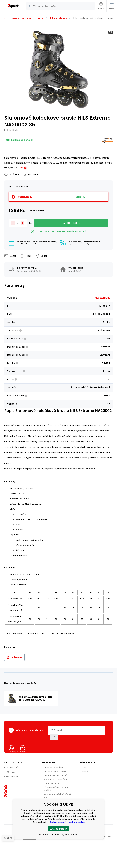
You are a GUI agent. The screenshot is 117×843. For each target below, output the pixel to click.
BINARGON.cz (106, 836)
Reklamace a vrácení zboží (56, 779)
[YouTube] (5, 789)
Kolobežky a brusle (22, 18)
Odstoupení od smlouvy (55, 771)
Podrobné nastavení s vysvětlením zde (58, 834)
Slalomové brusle (58, 18)
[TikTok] (5, 795)
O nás (83, 767)
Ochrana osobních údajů (55, 775)
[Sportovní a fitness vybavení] (5, 18)
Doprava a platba (52, 783)
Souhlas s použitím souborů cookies (67, 822)
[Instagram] (5, 792)
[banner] (13, 6)
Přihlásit (54, 737)
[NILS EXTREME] (107, 141)
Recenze (85, 771)
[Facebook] (5, 786)
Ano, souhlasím (58, 829)
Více (21, 167)
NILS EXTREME (102, 297)
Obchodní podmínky (53, 767)
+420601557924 (19, 758)
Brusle (40, 18)
